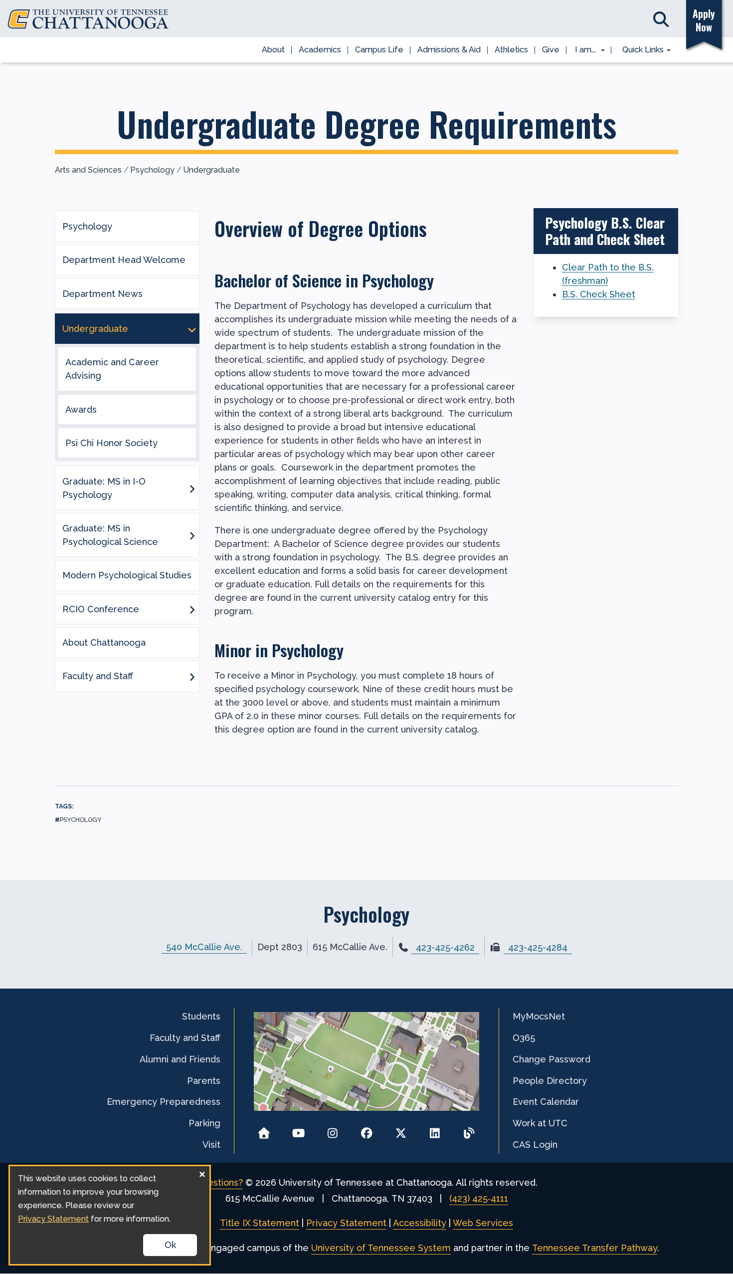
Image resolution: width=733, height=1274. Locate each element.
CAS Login (535, 1144)
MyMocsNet (539, 1016)
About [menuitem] (273, 49)
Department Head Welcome (123, 260)
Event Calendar (546, 1101)
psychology (81, 819)
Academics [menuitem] (320, 49)
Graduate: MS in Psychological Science (110, 535)
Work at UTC (540, 1123)
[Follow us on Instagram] (332, 1130)
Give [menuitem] (550, 49)
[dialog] (109, 1215)
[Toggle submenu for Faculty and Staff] (192, 676)
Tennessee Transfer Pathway (594, 1248)
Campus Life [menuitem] (379, 49)
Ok (170, 1245)
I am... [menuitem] (582, 50)
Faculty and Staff (97, 676)
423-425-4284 (537, 947)
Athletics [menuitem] (511, 49)
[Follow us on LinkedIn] (435, 1130)
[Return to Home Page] (264, 1130)
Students (201, 1016)
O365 (524, 1037)
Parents (203, 1080)
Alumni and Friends (180, 1059)
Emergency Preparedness (163, 1101)
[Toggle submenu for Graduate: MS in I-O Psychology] (192, 488)
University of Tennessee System (381, 1248)
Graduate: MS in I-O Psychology (104, 488)
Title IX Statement (259, 1223)
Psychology (152, 170)
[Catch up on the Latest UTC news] (469, 1130)
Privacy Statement (346, 1223)
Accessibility (419, 1223)
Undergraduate (211, 170)
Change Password (551, 1059)
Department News (102, 293)
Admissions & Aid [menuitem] (449, 49)
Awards (81, 409)
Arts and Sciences (88, 170)
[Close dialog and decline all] (201, 1172)
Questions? (219, 1182)
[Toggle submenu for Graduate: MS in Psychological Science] (192, 535)
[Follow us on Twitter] (400, 1130)
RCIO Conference (100, 609)
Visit (211, 1144)
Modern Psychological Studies (126, 575)
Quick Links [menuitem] (639, 50)
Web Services (483, 1223)
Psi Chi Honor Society (111, 443)
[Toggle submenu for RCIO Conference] (192, 609)
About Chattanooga (104, 642)
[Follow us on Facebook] (366, 1130)
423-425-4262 (445, 947)
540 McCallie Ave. (204, 947)
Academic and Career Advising (112, 369)
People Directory (550, 1080)
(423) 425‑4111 (478, 1198)
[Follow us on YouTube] (298, 1130)
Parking (204, 1123)
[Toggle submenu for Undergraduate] (192, 329)
